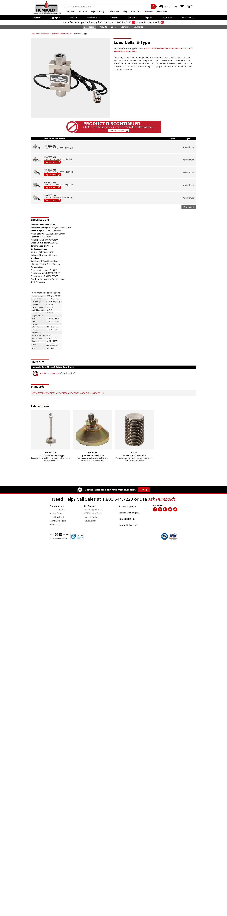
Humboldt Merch (127, 525)
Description (89, 27)
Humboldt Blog (126, 518)
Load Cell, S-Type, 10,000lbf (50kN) (59, 197)
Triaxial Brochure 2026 (50, 373)
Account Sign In (126, 506)
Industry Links (90, 520)
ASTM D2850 (174, 48)
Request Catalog (91, 517)
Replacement (51, 162)
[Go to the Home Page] (48, 7)
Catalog (97, 11)
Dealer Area (161, 11)
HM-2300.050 (50, 182)
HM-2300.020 (50, 170)
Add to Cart (189, 207)
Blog (125, 11)
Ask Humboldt (152, 22)
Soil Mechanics (43, 34)
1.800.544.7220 (123, 22)
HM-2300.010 (50, 157)
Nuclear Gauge (56, 513)
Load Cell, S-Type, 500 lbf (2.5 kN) (58, 148)
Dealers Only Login (128, 512)
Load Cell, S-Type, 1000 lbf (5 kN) (58, 159)
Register (173, 6)
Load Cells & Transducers (61, 34)
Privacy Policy (55, 524)
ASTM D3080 (150, 48)
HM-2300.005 (50, 146)
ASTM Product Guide (93, 513)
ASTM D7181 (162, 48)
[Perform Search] (153, 6)
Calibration (82, 11)
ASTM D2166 (131, 51)
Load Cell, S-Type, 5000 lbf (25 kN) (58, 184)
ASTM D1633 (186, 48)
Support (70, 11)
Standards (138, 27)
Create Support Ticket (93, 509)
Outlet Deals (113, 11)
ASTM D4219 (119, 51)
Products (103, 27)
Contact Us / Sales (57, 509)
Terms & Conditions (58, 520)
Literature (125, 27)
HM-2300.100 (50, 195)
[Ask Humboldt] (162, 22)
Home (33, 34)
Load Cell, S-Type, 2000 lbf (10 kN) (58, 172)
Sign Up (144, 489)
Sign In (166, 6)
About (135, 11)
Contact (148, 11)
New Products (188, 17)
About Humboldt (57, 517)
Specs (113, 27)
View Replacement (117, 130)
